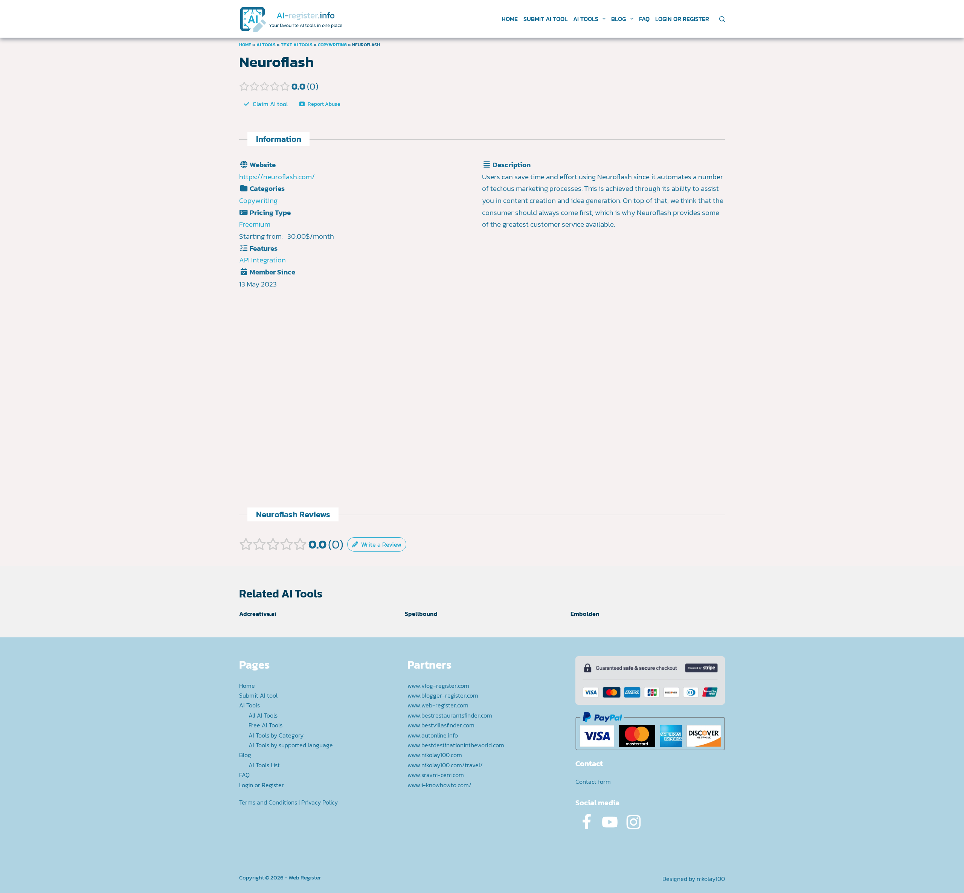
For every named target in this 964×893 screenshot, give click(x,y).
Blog (618, 18)
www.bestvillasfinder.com (440, 725)
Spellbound (421, 613)
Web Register (304, 877)
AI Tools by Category (276, 735)
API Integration (262, 259)
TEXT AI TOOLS (297, 44)
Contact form (593, 781)
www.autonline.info (432, 735)
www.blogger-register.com (442, 695)
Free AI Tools (265, 725)
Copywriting (332, 44)
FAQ (644, 18)
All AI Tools (263, 715)
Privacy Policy (319, 802)
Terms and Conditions (268, 802)
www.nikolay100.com (434, 754)
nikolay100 (711, 878)
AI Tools (585, 18)
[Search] (722, 19)
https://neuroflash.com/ (277, 176)
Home (510, 18)
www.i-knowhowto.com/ (439, 784)
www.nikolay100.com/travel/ (445, 765)
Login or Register (682, 18)
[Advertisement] (603, 311)
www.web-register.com (437, 705)
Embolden (584, 613)
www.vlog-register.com (438, 685)
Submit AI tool (545, 18)
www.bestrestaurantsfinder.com (449, 715)
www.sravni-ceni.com (435, 774)
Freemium (254, 224)
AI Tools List (264, 765)
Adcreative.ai (257, 613)
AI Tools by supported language (291, 745)
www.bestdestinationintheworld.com (455, 745)
